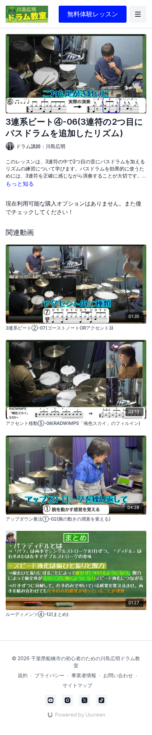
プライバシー (49, 675)
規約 (23, 675)
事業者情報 (83, 675)
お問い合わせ (118, 675)
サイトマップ (77, 685)
